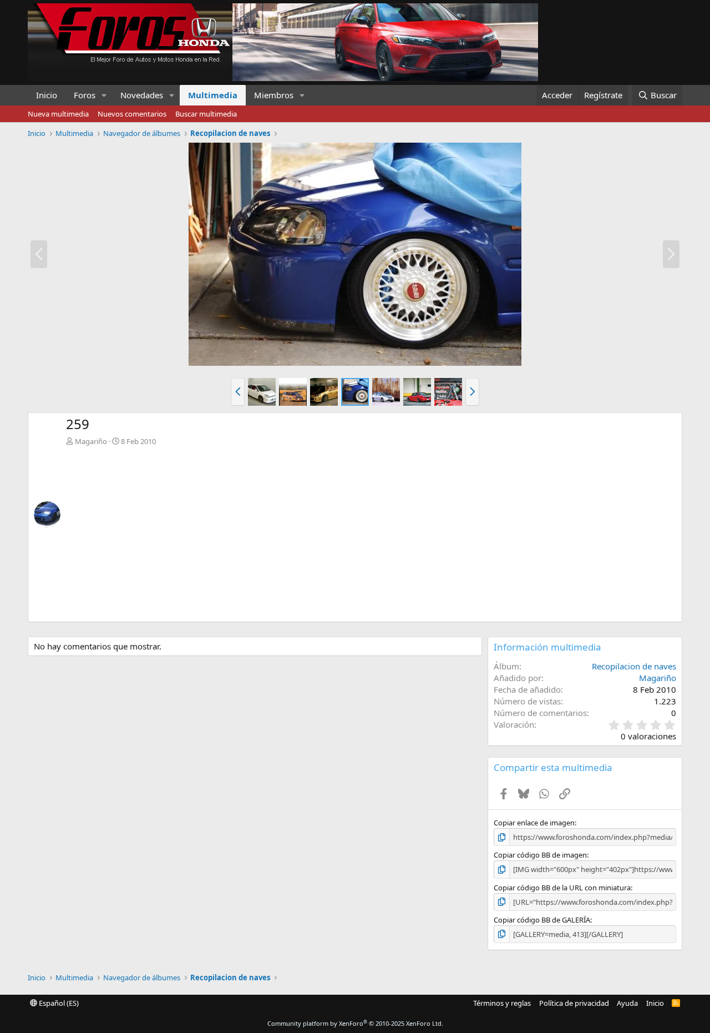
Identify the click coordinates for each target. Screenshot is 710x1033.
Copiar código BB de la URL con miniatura (562, 888)
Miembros (273, 94)
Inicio (46, 94)
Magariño (91, 441)
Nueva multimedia (58, 114)
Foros (84, 94)
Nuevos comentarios (132, 114)
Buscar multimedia (206, 114)
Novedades (141, 94)
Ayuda (627, 1003)
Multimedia (212, 94)
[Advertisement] (371, 529)
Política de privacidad (574, 1003)
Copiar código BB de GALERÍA (542, 920)
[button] (104, 95)
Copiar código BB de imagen (540, 855)
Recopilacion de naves (634, 666)
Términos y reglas (502, 1003)
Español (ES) (58, 1003)
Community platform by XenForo (355, 1023)
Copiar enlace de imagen (534, 823)
